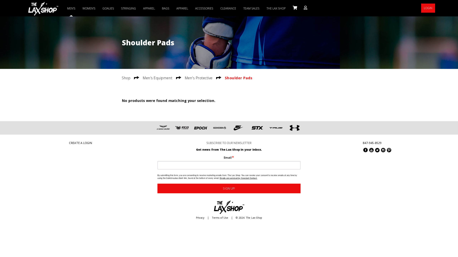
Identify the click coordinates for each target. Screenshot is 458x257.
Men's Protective (199, 77)
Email (228, 157)
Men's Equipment (157, 77)
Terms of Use (220, 217)
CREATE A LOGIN (80, 143)
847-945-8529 (372, 143)
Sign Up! (229, 188)
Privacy (200, 217)
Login (428, 8)
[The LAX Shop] (43, 4)
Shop (126, 77)
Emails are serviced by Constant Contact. (238, 178)
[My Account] (305, 8)
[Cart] (294, 8)
